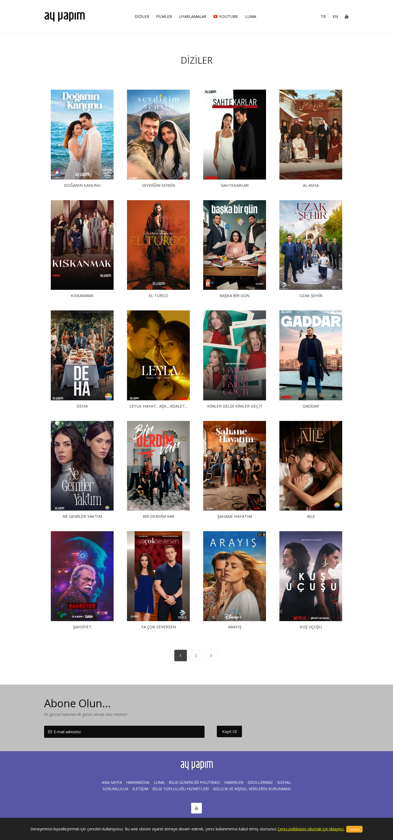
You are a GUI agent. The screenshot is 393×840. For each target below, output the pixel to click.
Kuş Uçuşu (311, 626)
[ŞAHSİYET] (82, 576)
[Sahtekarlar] (234, 135)
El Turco (158, 295)
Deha (82, 406)
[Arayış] (234, 576)
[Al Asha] (310, 135)
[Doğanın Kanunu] (82, 135)
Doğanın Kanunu (82, 185)
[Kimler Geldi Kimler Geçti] (234, 355)
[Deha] (82, 355)
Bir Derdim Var (158, 516)
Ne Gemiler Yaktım (82, 516)
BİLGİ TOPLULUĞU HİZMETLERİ (180, 788)
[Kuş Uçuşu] (310, 576)
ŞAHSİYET (82, 626)
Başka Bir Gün (234, 295)
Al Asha (311, 185)
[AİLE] (310, 466)
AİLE (311, 516)
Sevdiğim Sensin (158, 185)
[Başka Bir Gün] (234, 245)
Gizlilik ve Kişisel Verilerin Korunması (252, 788)
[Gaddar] (310, 355)
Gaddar (311, 406)
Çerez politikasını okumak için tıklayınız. (311, 828)
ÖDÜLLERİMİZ (260, 782)
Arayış (234, 626)
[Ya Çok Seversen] (158, 576)
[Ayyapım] (64, 14)
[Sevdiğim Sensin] (158, 135)
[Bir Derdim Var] (158, 466)
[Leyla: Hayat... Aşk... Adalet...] (158, 355)
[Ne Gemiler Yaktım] (82, 466)
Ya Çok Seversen (158, 626)
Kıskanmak (82, 295)
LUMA (159, 782)
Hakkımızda (137, 782)
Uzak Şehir (310, 295)
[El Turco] (158, 245)
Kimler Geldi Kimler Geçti (234, 406)
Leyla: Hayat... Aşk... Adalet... (158, 406)
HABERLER (233, 782)
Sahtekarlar (235, 185)
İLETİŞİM (140, 788)
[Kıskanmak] (82, 245)
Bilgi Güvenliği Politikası (194, 782)
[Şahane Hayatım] (234, 466)
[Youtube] (345, 16)
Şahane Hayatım (234, 516)
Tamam (354, 829)
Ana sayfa (112, 782)
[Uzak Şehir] (310, 245)
